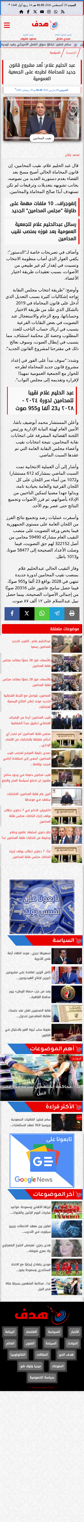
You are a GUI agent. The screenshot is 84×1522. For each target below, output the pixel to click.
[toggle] (6, 25)
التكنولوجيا (18, 1355)
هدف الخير (66, 1355)
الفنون (30, 1343)
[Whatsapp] (55, 11)
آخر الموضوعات (53, 1194)
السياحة (51, 1343)
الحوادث (73, 1343)
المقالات (42, 1355)
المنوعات (58, 1366)
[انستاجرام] (48, 11)
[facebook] (12, 613)
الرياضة (10, 1332)
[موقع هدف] (45, 25)
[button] (9, 1079)
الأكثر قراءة (60, 1107)
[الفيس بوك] (28, 11)
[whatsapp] (42, 613)
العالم (10, 1343)
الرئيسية (71, 52)
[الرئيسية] (21, 11)
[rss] (62, 11)
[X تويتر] (35, 11)
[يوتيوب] (42, 11)
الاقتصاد (31, 1332)
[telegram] (57, 613)
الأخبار (75, 1332)
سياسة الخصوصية (42, 1377)
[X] (27, 613)
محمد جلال (72, 155)
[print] (71, 613)
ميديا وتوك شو (30, 1366)
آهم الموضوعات (52, 1049)
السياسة (55, 52)
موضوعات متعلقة (64, 629)
